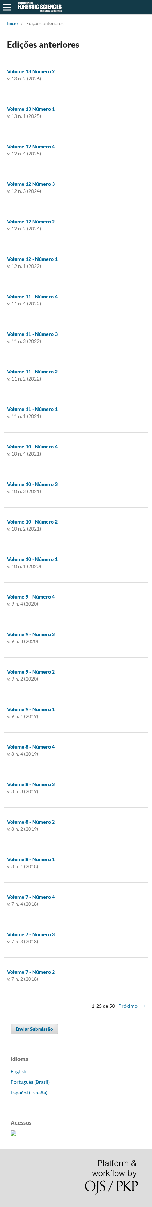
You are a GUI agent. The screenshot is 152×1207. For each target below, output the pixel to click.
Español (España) (29, 1092)
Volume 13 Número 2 (31, 71)
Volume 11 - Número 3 (32, 334)
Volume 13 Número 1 (31, 109)
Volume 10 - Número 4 (32, 447)
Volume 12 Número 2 (31, 221)
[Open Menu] (7, 7)
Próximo (128, 1006)
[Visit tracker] (13, 1134)
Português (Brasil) (30, 1082)
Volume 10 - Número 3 (32, 484)
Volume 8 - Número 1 (31, 859)
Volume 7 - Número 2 (31, 972)
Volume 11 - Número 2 (32, 371)
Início (12, 23)
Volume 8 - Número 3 (31, 784)
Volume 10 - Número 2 (32, 522)
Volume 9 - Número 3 (31, 634)
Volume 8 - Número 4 (31, 747)
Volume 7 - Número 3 (31, 934)
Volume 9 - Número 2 (31, 672)
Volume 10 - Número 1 (32, 559)
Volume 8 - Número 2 (31, 822)
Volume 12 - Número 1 (32, 259)
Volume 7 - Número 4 (31, 897)
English (19, 1071)
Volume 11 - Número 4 (32, 296)
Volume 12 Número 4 (31, 146)
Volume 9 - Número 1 (31, 709)
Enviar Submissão (34, 1029)
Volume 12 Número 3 (31, 184)
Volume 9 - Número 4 (31, 597)
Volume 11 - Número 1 (32, 409)
